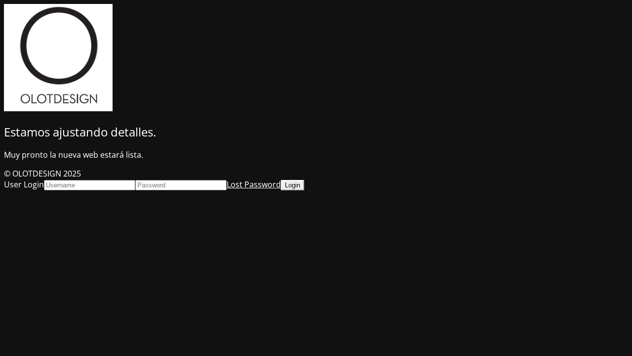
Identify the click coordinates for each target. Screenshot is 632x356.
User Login (24, 184)
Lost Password (254, 184)
